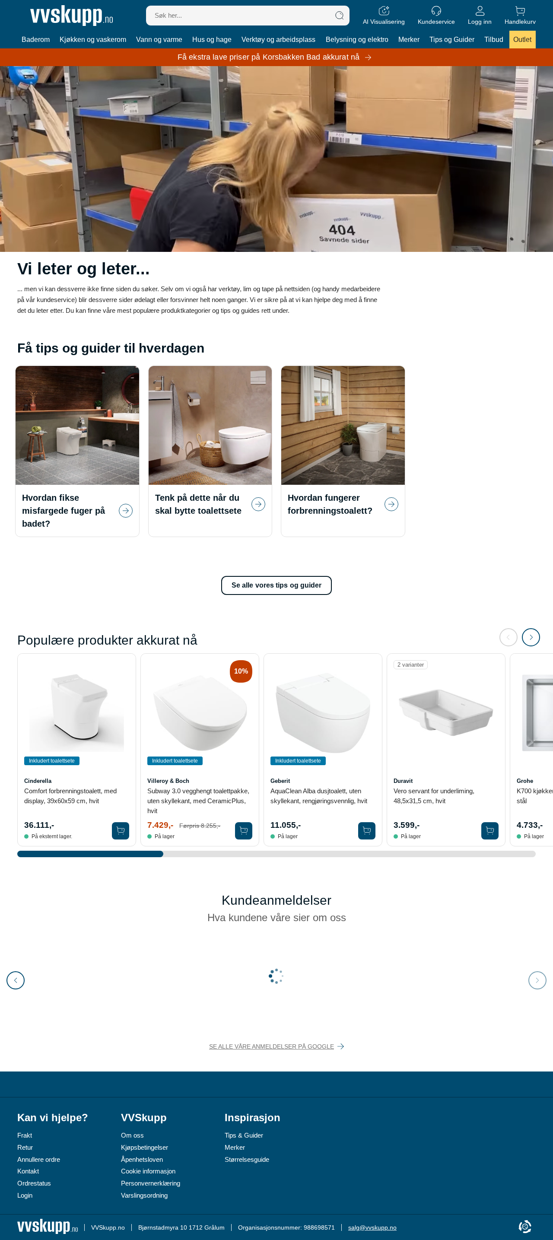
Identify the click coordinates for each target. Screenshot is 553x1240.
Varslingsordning (144, 1195)
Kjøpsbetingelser (144, 1147)
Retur (25, 1147)
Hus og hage (212, 39)
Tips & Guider (244, 1135)
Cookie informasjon (148, 1171)
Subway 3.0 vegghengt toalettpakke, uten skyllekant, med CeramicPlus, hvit (198, 800)
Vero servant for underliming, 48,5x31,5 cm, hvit (434, 795)
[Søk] (339, 15)
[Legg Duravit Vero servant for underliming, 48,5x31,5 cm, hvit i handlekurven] (490, 830)
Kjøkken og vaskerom (93, 39)
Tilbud (493, 39)
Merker (409, 39)
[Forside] (71, 15)
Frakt (24, 1135)
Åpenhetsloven (142, 1159)
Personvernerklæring (150, 1183)
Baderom (36, 39)
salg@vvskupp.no (372, 1227)
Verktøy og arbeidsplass (278, 39)
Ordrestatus (34, 1183)
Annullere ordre (38, 1159)
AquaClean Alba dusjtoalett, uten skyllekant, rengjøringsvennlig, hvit (318, 795)
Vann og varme (159, 39)
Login (24, 1195)
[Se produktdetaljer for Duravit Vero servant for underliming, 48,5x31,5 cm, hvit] (446, 713)
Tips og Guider (451, 39)
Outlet (522, 39)
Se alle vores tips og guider (277, 585)
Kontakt (28, 1171)
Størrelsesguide (247, 1159)
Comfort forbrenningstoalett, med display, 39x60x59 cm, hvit (70, 795)
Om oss (132, 1135)
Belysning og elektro (357, 39)
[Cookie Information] (524, 1227)
